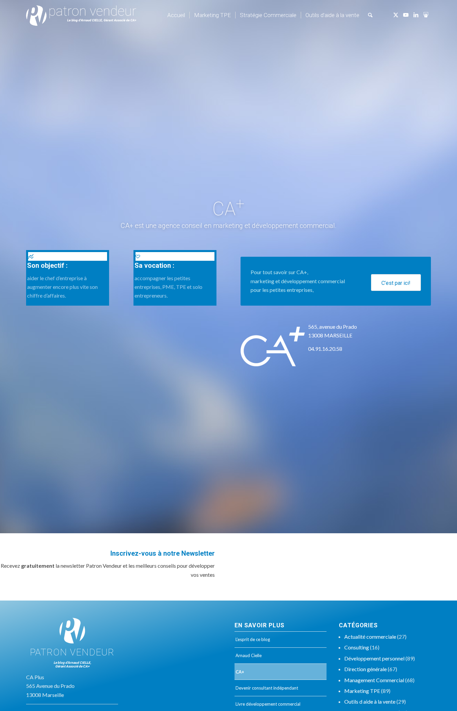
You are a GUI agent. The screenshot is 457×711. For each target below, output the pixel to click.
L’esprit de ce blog (253, 639)
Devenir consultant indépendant (267, 688)
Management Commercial (374, 680)
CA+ (240, 672)
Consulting (356, 647)
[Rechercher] (370, 15)
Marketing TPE (362, 691)
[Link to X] (396, 15)
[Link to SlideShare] (426, 15)
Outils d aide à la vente (369, 701)
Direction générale (365, 669)
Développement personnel (374, 658)
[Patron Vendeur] (81, 15)
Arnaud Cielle (249, 655)
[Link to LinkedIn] (416, 15)
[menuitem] (176, 15)
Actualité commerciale (370, 636)
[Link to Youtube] (406, 15)
